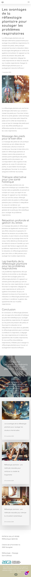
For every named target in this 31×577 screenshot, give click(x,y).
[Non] (29, 571)
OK (16, 574)
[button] (29, 2)
